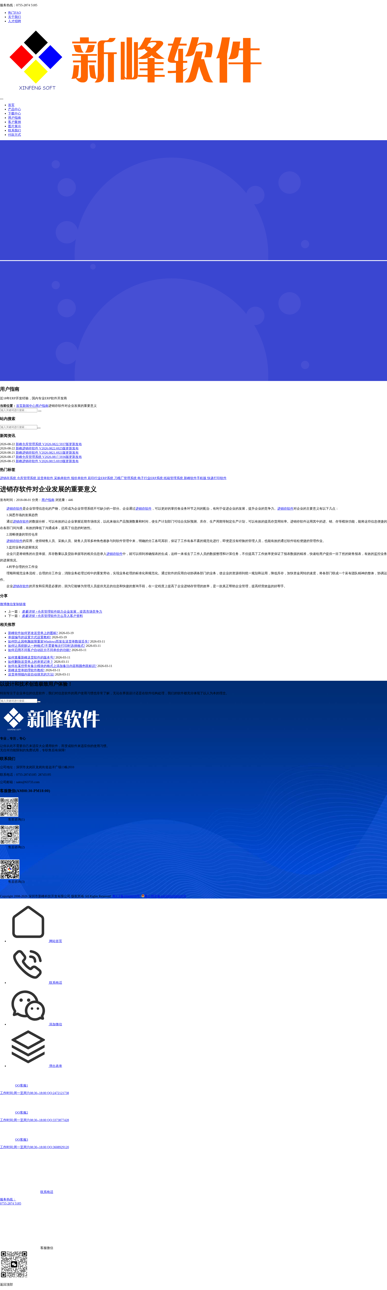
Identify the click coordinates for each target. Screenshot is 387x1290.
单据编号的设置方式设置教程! (29, 637)
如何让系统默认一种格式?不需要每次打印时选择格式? (46, 645)
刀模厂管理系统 (125, 478)
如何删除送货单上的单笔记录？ (30, 661)
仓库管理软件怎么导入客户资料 (52, 616)
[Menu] (1, 99)
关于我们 (14, 17)
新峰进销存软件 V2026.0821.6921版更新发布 (47, 452)
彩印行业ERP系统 (101, 478)
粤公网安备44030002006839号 (165, 896)
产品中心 (14, 109)
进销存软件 (14, 508)
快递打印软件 (217, 478)
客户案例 (14, 122)
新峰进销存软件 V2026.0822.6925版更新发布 (47, 448)
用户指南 (14, 117)
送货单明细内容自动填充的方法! (31, 674)
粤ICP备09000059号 (126, 896)
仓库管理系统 (27, 478)
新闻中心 (29, 405)
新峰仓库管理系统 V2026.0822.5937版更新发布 (49, 444)
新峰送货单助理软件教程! (26, 670)
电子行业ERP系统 (150, 478)
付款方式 (14, 134)
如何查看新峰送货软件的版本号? (31, 657)
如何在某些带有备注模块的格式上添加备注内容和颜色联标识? (52, 666)
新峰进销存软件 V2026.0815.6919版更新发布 (47, 461)
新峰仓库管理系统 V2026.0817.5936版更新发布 (49, 457)
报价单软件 (79, 478)
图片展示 (14, 126)
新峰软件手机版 (195, 478)
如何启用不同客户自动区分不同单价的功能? (39, 650)
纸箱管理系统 (174, 478)
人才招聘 (14, 21)
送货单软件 (45, 478)
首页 (11, 105)
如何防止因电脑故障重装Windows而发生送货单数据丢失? (48, 641)
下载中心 (14, 113)
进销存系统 (8, 478)
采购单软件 (62, 478)
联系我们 (14, 130)
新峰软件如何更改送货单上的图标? (33, 633)
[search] (39, 411)
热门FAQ (14, 12)
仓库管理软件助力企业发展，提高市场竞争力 (62, 611)
